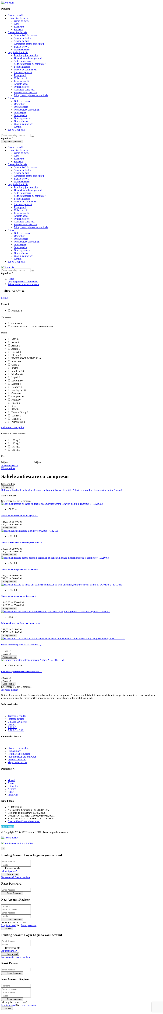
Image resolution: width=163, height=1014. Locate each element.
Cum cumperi (14, 751)
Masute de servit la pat (25, 69)
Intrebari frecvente (17, 759)
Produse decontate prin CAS (22, 756)
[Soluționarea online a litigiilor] (17, 843)
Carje (16, 23)
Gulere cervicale (22, 101)
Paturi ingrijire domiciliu (26, 55)
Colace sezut (20, 78)
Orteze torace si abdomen (26, 109)
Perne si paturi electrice (25, 92)
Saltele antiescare (22, 61)
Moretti (11, 780)
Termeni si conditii (17, 716)
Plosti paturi (20, 75)
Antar (10, 791)
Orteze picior (20, 115)
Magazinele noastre (17, 762)
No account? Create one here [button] (15, 877)
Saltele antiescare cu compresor (29, 63)
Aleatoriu (8, 487)
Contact (11, 724)
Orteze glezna (21, 121)
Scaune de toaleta (23, 38)
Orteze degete (21, 106)
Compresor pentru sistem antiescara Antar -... (21, 671)
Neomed (12, 789)
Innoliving (13, 794)
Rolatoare (19, 26)
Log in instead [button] (8, 925)
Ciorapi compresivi (23, 124)
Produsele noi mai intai (23, 490)
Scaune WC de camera (25, 35)
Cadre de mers (21, 21)
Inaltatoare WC (21, 46)
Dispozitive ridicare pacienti (28, 58)
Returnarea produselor (19, 753)
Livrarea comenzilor (18, 748)
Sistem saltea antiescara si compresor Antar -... (22, 542)
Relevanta (6, 490)
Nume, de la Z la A (65, 490)
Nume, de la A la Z (45, 490)
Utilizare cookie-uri (17, 721)
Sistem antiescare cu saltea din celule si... (19, 596)
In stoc (110, 490)
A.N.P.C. (12, 727)
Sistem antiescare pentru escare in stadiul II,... (21, 569)
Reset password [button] (28, 925)
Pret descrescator (98, 490)
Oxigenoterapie (21, 86)
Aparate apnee (21, 84)
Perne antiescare (22, 66)
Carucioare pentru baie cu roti (29, 43)
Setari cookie (7, 826)
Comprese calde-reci (24, 89)
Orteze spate (20, 112)
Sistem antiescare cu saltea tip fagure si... (19, 515)
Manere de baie (21, 49)
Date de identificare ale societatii (24, 821)
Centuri (17, 126)
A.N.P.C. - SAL (16, 730)
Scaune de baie (21, 41)
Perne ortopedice (22, 81)
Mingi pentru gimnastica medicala (31, 95)
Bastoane (18, 29)
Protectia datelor (16, 718)
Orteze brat (19, 104)
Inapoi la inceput (11, 689)
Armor (11, 783)
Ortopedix (13, 786)
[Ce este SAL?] (9, 837)
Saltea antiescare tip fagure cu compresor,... (20, 623)
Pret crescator (82, 490)
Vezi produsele (9, 465)
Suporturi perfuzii (23, 72)
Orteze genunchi (22, 118)
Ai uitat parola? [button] (9, 871)
